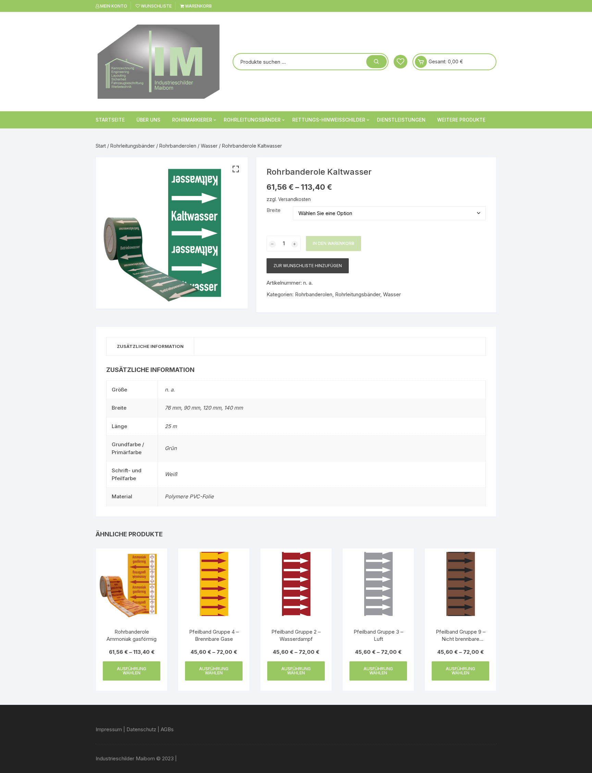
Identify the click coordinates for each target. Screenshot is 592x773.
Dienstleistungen (401, 120)
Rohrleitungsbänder (252, 120)
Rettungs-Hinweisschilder (328, 120)
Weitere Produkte (461, 120)
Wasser (209, 146)
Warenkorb (198, 6)
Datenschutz (141, 729)
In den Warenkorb (333, 243)
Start (101, 146)
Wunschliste (156, 6)
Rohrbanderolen (177, 146)
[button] (236, 169)
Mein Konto (113, 6)
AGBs (167, 729)
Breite (274, 210)
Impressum (109, 729)
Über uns (148, 120)
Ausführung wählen (131, 670)
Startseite (110, 120)
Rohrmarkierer (192, 120)
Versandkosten (294, 199)
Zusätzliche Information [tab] (150, 346)
